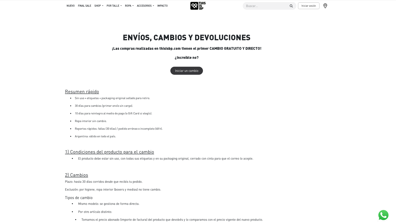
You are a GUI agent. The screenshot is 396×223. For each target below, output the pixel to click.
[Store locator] (327, 5)
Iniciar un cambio (186, 71)
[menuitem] (70, 5)
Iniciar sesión (309, 5)
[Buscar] (291, 6)
